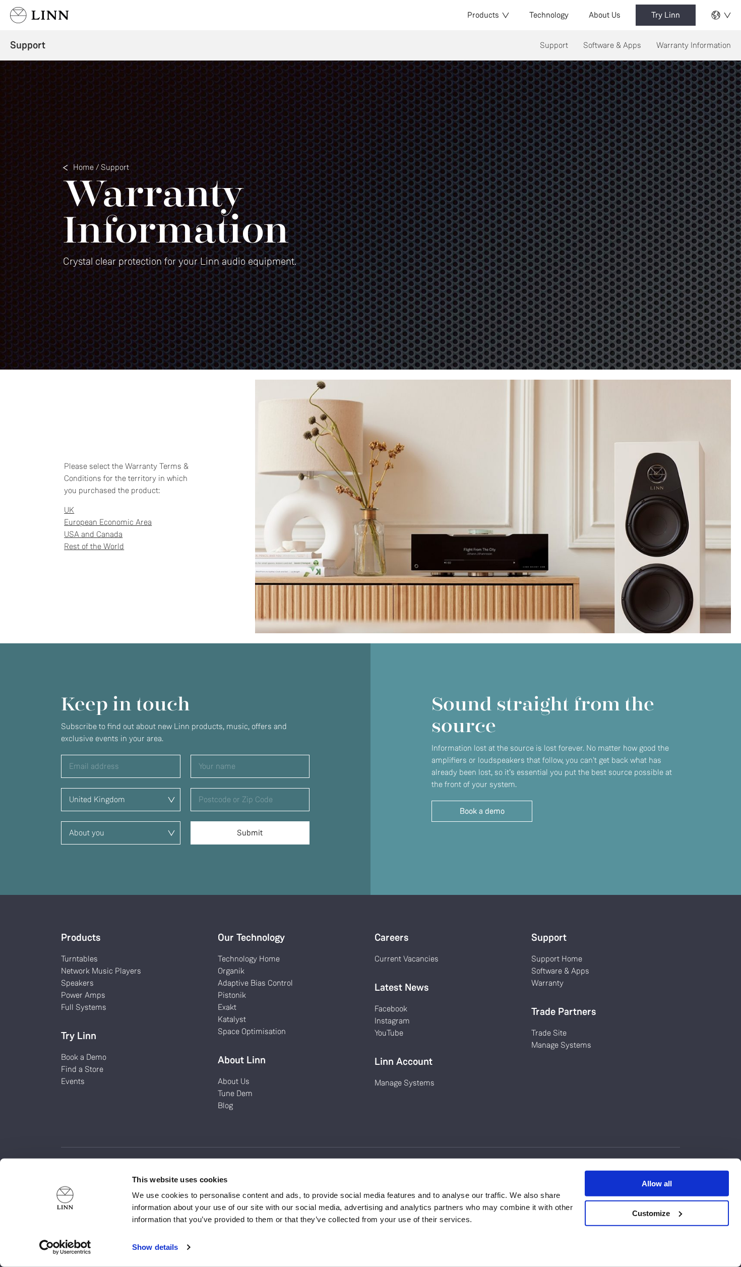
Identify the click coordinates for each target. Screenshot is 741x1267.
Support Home (556, 958)
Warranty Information (693, 45)
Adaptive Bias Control (255, 983)
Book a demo (482, 811)
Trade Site (549, 1033)
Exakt (227, 1007)
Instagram (392, 1020)
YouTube (389, 1033)
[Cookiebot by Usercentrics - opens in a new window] (65, 1247)
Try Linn (665, 15)
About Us (605, 15)
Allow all (657, 1183)
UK (69, 510)
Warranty (547, 983)
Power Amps (83, 995)
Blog (225, 1105)
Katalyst (232, 1019)
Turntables (79, 958)
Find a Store (82, 1069)
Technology (549, 15)
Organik (231, 971)
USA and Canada (93, 534)
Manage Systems (405, 1083)
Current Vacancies (407, 958)
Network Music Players (101, 971)
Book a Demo (83, 1057)
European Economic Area (108, 522)
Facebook (391, 1008)
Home (83, 167)
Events (73, 1081)
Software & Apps (612, 45)
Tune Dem (235, 1093)
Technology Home (249, 958)
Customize (651, 1213)
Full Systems (83, 1007)
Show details (155, 1247)
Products (483, 15)
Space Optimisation (252, 1031)
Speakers (77, 983)
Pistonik (232, 995)
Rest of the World (94, 546)
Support (554, 45)
